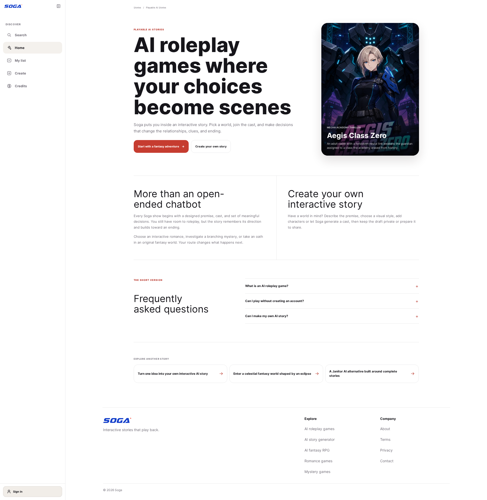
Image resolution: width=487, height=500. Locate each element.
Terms (385, 439)
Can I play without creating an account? (274, 301)
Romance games (318, 461)
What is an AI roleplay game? (266, 286)
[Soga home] (13, 6)
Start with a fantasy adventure (161, 146)
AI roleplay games (319, 429)
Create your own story (210, 146)
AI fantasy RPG (317, 450)
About (385, 429)
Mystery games (317, 471)
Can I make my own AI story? (266, 316)
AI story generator (319, 439)
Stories (137, 7)
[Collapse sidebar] (58, 6)
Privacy (386, 450)
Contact (386, 461)
